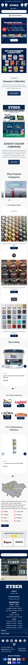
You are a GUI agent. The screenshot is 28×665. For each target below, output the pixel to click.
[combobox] (14, 11)
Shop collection (14, 93)
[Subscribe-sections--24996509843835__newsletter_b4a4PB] (25, 554)
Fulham (5, 517)
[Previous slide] (2, 366)
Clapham (18, 521)
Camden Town (19, 511)
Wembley (6, 511)
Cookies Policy (22, 650)
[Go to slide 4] (13, 200)
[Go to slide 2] (10, 200)
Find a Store (14, 162)
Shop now (14, 40)
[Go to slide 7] (17, 200)
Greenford (6, 514)
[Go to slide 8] (18, 200)
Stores (5, 525)
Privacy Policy (22, 648)
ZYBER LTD (9, 647)
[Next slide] (25, 366)
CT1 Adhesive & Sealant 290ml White (13, 463)
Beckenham (19, 517)
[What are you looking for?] (25, 11)
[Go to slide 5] (14, 200)
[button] (2, 4)
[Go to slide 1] (9, 200)
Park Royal (6, 521)
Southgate (18, 514)
